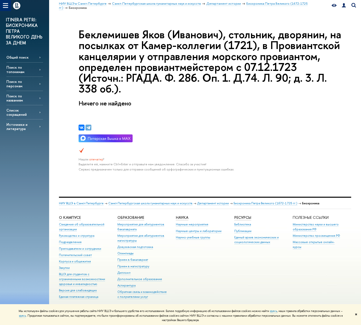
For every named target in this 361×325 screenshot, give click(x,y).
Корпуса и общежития (75, 261)
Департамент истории (213, 203)
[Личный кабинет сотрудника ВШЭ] (343, 5)
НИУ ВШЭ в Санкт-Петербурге (81, 203)
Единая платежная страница (78, 297)
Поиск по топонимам (15, 69)
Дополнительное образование (139, 279)
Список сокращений (16, 112)
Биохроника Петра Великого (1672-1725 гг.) (265, 203)
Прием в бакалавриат (132, 260)
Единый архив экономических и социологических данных (256, 239)
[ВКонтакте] (81, 127)
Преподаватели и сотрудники (80, 249)
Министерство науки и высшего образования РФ (316, 226)
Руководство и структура (76, 236)
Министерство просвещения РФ (316, 236)
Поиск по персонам (14, 83)
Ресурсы (242, 217)
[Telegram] (88, 127)
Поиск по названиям (14, 98)
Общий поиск (17, 57)
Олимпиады (125, 253)
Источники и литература (17, 126)
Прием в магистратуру (133, 266)
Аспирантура (126, 285)
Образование (130, 217)
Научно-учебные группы (193, 237)
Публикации (242, 231)
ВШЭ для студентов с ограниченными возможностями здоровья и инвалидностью (82, 279)
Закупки (64, 268)
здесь (273, 311)
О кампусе (70, 217)
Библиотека (242, 224)
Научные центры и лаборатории (199, 231)
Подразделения (70, 242)
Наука (182, 217)
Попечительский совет (75, 255)
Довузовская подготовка (135, 247)
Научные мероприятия (192, 224)
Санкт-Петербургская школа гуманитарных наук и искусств (150, 203)
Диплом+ (124, 273)
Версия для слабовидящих (78, 290)
